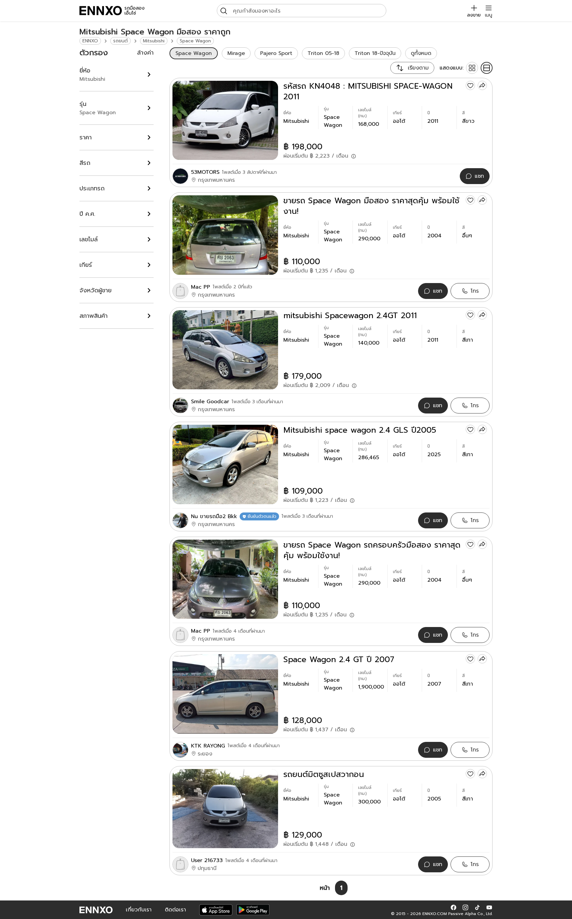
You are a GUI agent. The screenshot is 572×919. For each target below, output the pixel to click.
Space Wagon (195, 40)
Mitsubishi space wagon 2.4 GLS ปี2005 (359, 430)
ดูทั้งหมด (421, 53)
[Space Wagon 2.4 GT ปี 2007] (225, 693)
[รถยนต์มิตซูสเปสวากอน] (225, 808)
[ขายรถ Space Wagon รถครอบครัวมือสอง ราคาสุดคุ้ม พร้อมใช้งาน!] (225, 579)
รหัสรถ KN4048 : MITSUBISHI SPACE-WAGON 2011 (368, 91)
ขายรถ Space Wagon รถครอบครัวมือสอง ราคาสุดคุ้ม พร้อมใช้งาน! (371, 550)
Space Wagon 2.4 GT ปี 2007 (338, 659)
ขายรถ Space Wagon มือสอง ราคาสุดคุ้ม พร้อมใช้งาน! (371, 206)
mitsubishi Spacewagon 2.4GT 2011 (350, 315)
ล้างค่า (145, 52)
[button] (453, 907)
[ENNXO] (100, 10)
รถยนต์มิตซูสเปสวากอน (323, 774)
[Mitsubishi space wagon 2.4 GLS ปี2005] (225, 464)
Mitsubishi (154, 40)
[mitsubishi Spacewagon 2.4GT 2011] (225, 349)
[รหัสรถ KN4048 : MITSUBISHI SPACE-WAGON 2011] (225, 120)
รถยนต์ (120, 40)
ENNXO (90, 40)
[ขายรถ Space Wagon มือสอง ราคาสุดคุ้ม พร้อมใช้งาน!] (225, 234)
